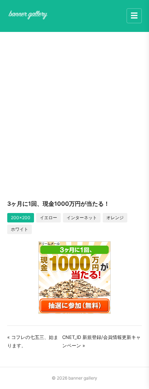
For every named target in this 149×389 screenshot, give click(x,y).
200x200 (20, 217)
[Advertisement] (74, 115)
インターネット (82, 217)
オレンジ (115, 217)
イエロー (48, 217)
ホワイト (19, 229)
